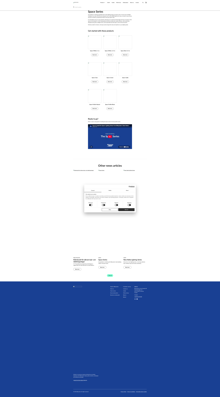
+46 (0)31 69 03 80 (138, 296)
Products (102, 2)
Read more (95, 54)
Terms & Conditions (131, 391)
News (99, 257)
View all (110, 275)
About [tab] (127, 190)
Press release (76, 257)
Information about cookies (141, 391)
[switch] (103, 205)
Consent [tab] (93, 190)
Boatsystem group (79, 380)
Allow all (126, 209)
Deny (110, 209)
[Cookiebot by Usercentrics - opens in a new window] (129, 187)
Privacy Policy (123, 391)
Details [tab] (110, 190)
